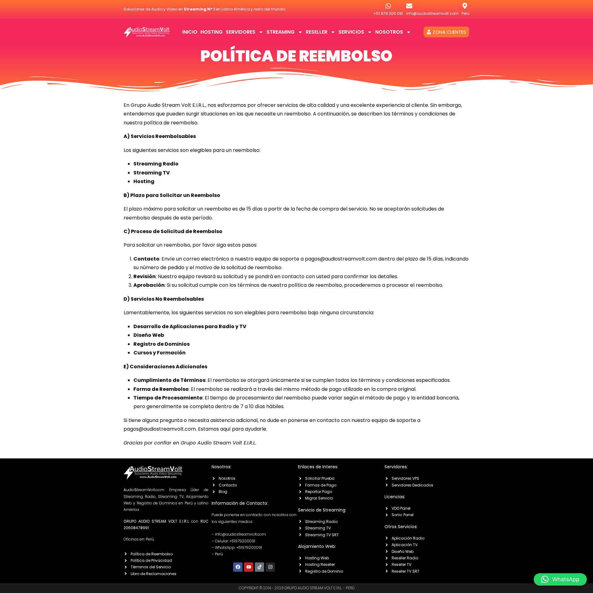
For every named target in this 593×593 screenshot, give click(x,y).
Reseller (316, 31)
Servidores (240, 31)
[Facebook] (237, 567)
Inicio (189, 31)
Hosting (211, 31)
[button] (560, 579)
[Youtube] (248, 567)
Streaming (281, 31)
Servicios (351, 31)
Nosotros (389, 31)
